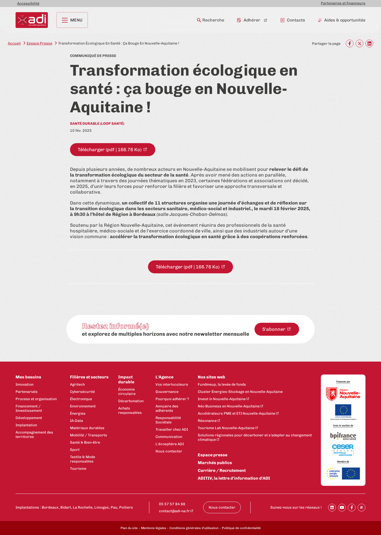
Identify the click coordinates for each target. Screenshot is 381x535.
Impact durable (126, 379)
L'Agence (164, 377)
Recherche (213, 20)
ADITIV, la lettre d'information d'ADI (234, 478)
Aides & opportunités (344, 20)
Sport (75, 450)
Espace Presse (39, 43)
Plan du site (129, 528)
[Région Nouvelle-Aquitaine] (343, 394)
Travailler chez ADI (172, 429)
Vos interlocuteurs (172, 384)
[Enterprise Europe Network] (343, 474)
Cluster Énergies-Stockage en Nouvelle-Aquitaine (240, 392)
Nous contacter (169, 451)
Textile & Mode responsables (82, 459)
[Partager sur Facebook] (352, 507)
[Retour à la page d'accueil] (32, 20)
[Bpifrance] (343, 436)
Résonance (207, 421)
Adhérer (252, 20)
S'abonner (274, 329)
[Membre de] (343, 462)
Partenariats (27, 392)
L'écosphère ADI (170, 444)
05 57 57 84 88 (172, 504)
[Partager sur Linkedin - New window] (369, 43)
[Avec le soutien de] (343, 426)
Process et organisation (36, 399)
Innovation (24, 384)
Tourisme (78, 468)
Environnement (83, 406)
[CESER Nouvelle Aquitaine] (343, 450)
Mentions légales (153, 528)
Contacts (296, 20)
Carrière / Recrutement (222, 470)
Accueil (14, 43)
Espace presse (212, 454)
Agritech (77, 384)
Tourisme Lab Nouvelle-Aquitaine (226, 428)
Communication (169, 437)
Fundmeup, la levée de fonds (222, 384)
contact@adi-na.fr (174, 511)
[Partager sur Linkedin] (332, 507)
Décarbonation (131, 401)
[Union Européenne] (343, 412)
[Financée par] (343, 382)
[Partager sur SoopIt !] (361, 507)
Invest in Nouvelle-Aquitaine (222, 399)
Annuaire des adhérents (167, 408)
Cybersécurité (82, 392)
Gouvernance (167, 392)
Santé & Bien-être (85, 442)
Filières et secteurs (89, 377)
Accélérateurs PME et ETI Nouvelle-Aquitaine (236, 413)
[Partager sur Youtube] (342, 507)
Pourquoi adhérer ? (172, 399)
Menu (76, 20)
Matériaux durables (87, 428)
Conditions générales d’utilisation (194, 528)
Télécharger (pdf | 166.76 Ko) (110, 149)
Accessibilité (28, 3)
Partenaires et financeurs (343, 3)
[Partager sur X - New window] (359, 43)
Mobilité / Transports (88, 435)
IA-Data (76, 421)
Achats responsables (130, 410)
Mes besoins (28, 377)
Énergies (78, 413)
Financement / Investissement (29, 408)
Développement (29, 418)
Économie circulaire (127, 391)
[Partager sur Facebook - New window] (350, 43)
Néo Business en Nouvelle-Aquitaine (229, 406)
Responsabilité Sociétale (168, 420)
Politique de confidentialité (241, 528)
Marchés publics (215, 462)
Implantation (26, 425)
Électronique (81, 399)
